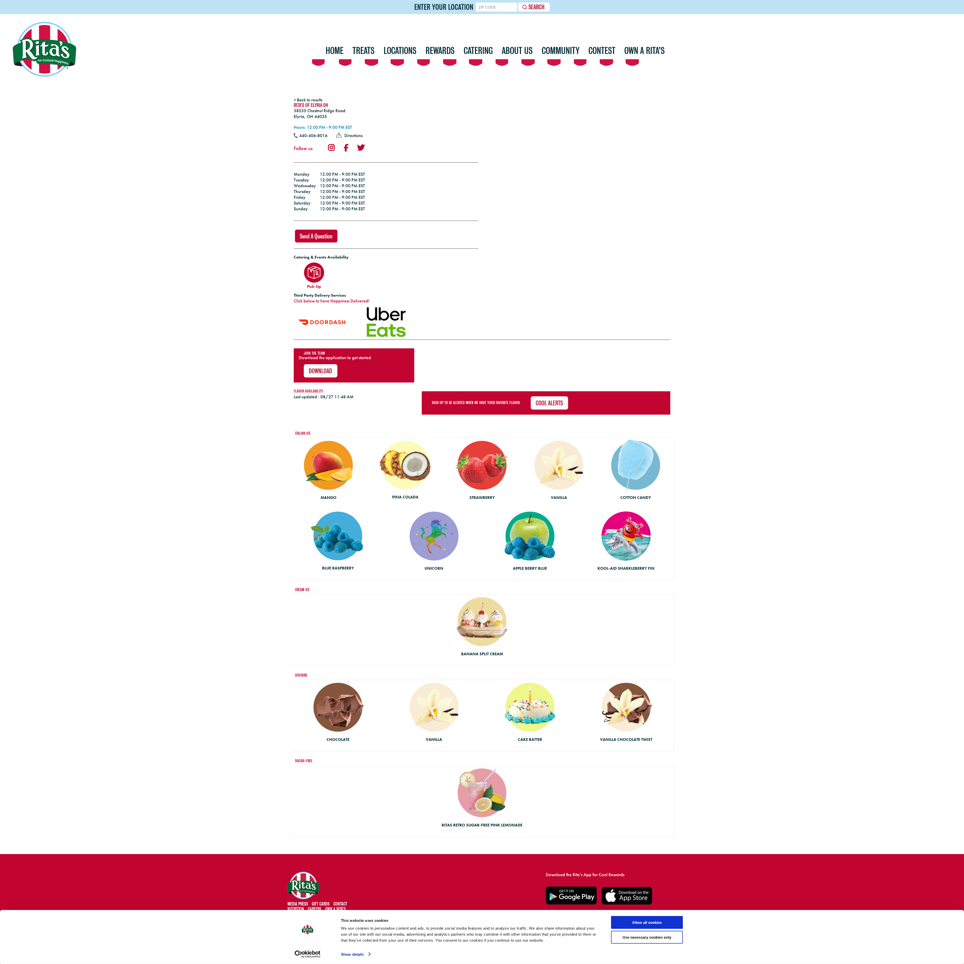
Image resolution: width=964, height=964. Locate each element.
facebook (346, 147)
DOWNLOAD (320, 371)
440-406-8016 (313, 135)
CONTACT (340, 904)
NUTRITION (295, 909)
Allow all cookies (647, 922)
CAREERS (314, 909)
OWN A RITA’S (335, 909)
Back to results (309, 100)
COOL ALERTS (549, 403)
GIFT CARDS (321, 904)
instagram (331, 147)
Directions (353, 135)
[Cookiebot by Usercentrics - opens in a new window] (308, 954)
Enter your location (443, 7)
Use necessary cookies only (647, 937)
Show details (352, 954)
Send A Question (316, 236)
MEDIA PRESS (297, 904)
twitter (361, 147)
